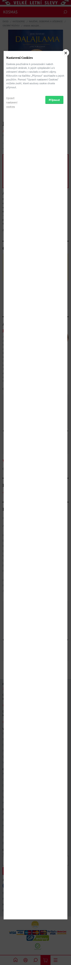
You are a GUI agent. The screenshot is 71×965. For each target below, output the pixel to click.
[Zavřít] (65, 52)
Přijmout (54, 100)
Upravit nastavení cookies (11, 102)
